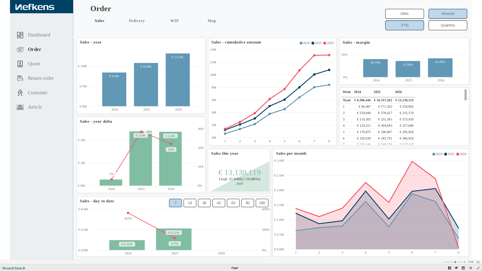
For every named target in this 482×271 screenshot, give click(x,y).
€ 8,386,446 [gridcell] (362, 100)
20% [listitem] (201, 148)
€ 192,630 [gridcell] (364, 138)
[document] (123, 9)
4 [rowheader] (344, 126)
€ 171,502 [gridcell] (385, 106)
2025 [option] (146, 109)
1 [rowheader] (344, 106)
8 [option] (329, 141)
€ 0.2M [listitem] (83, 229)
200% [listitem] (266, 229)
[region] (241, 130)
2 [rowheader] (344, 113)
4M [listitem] (214, 112)
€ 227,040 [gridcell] (407, 126)
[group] (123, 9)
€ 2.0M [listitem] (279, 190)
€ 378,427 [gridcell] (385, 113)
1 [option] (225, 141)
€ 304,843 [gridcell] (385, 126)
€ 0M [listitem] (83, 106)
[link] (99, 20)
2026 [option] (178, 109)
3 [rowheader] (344, 119)
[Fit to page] (477, 262)
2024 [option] (115, 109)
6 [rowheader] (344, 138)
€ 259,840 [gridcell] (364, 113)
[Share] (470, 268)
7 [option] (314, 141)
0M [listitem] (214, 137)
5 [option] (284, 141)
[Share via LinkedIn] (463, 268)
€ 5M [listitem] (83, 86)
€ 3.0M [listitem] (279, 160)
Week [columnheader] (347, 92)
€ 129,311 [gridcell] (364, 126)
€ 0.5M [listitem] (279, 234)
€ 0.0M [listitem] (279, 249)
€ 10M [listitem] (82, 66)
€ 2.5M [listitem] (279, 175)
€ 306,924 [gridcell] (407, 138)
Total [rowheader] (346, 100)
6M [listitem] (214, 100)
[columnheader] (362, 93)
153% (471, 261)
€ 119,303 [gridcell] (364, 119)
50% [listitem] (344, 54)
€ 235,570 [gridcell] (407, 113)
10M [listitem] (213, 75)
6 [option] (299, 141)
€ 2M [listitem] (81, 140)
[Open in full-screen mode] (478, 268)
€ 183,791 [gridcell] (385, 138)
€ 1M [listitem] (81, 163)
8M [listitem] (214, 87)
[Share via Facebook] (449, 268)
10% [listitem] (201, 166)
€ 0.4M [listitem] (83, 209)
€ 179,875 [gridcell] (364, 132)
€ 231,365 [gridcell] (385, 119)
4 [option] (270, 141)
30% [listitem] (201, 129)
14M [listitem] (213, 49)
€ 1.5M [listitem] (279, 205)
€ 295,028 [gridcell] (407, 132)
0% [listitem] (345, 77)
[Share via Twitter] (456, 268)
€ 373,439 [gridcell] (407, 119)
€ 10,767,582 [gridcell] (383, 100)
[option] (305, 43)
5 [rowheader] (344, 132)
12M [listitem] (213, 62)
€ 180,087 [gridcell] (385, 132)
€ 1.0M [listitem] (279, 220)
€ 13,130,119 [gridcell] (404, 100)
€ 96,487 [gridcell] (365, 106)
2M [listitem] (214, 125)
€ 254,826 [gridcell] (407, 106)
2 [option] (240, 141)
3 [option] (255, 141)
